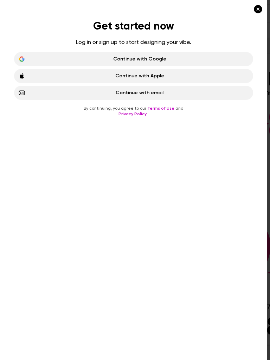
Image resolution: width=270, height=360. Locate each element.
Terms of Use (161, 108)
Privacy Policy (133, 113)
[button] (135, 180)
